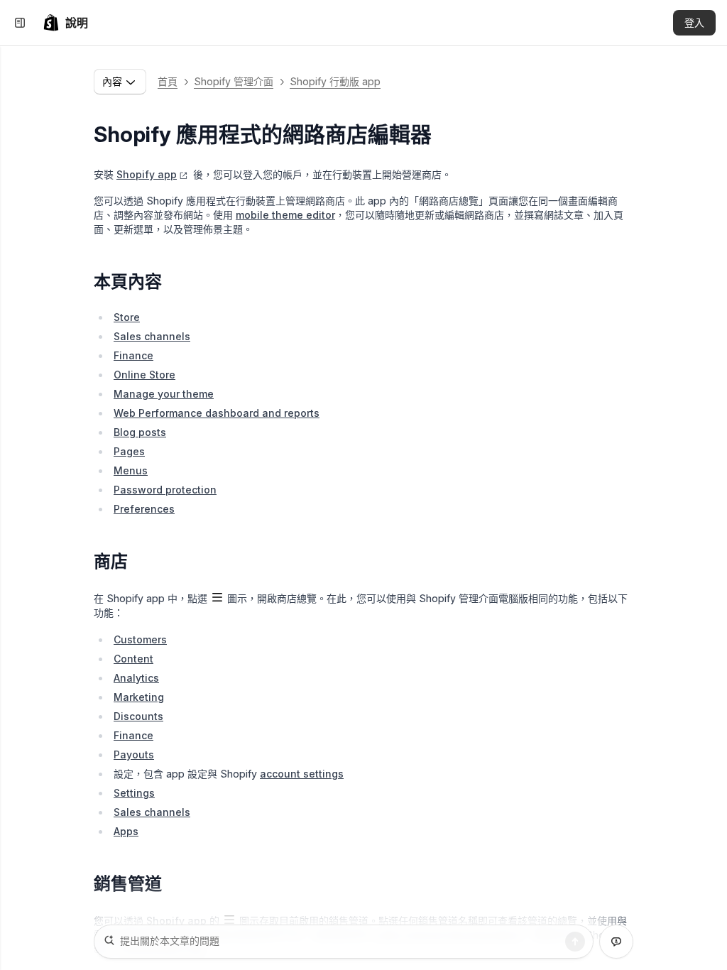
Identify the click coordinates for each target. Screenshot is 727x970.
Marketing (139, 697)
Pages (129, 451)
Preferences (144, 509)
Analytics (136, 678)
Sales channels (152, 336)
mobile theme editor (285, 215)
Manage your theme (164, 394)
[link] (65, 22)
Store (127, 317)
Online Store (144, 375)
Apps (126, 831)
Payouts (134, 754)
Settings (134, 793)
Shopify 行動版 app (335, 81)
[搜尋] (575, 942)
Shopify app (146, 174)
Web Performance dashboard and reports (216, 413)
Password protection (165, 490)
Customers (140, 639)
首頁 (167, 81)
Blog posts (140, 432)
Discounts (138, 716)
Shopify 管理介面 (233, 81)
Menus (131, 470)
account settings (302, 774)
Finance (133, 355)
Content (133, 659)
